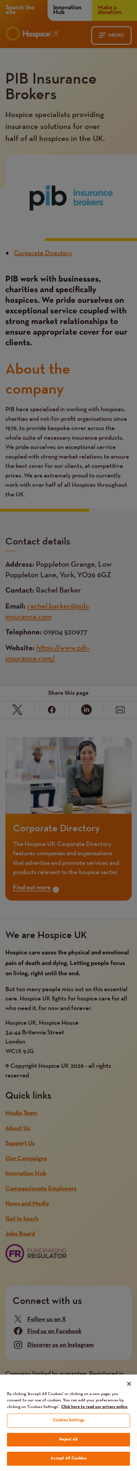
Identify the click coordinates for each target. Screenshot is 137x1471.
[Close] (129, 1383)
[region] (68, 1423)
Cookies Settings (68, 1420)
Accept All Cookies (68, 1458)
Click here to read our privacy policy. (94, 1407)
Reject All (68, 1439)
